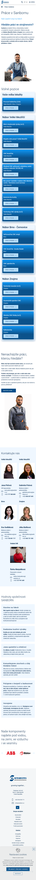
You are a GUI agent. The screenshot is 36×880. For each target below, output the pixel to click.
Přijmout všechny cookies (18, 869)
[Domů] (2, 6)
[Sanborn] (18, 780)
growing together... (18, 785)
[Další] (2, 753)
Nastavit (18, 873)
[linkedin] (17, 807)
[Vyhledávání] (22, 2)
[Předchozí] (33, 753)
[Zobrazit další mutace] (27, 2)
